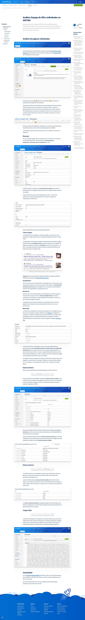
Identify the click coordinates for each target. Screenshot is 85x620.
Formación (19, 609)
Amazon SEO (33, 609)
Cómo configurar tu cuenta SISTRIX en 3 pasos (77, 73)
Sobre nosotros (20, 606)
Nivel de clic (6, 35)
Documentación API (61, 609)
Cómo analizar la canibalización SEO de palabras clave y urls (78, 119)
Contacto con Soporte (61, 611)
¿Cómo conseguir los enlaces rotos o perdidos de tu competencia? (78, 68)
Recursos (27, 1)
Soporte (33, 1)
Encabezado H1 (7, 33)
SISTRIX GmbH (20, 604)
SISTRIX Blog (4, 5)
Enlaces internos (7, 38)
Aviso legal (19, 614)
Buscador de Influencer (35, 611)
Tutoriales (30, 5)
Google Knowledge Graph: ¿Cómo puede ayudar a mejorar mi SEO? (78, 56)
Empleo (20, 608)
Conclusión (5, 43)
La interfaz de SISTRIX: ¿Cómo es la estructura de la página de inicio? (78, 127)
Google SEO (33, 608)
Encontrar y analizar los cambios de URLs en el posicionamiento (78, 49)
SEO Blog (46, 609)
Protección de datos (21, 612)
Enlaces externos (7, 40)
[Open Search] (76, 2)
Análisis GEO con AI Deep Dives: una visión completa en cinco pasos (78, 37)
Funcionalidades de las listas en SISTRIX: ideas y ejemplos (78, 97)
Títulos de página (7, 31)
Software (15, 1)
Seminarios (35, 5)
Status (58, 613)
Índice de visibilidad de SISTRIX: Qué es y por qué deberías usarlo (78, 82)
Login (80, 1)
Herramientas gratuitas (12, 5)
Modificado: (75, 27)
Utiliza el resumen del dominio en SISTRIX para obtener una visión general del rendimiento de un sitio (78, 102)
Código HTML (6, 41)
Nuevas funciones (61, 608)
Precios (21, 1)
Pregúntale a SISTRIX (22, 5)
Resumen (5, 29)
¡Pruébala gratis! (78, 5)
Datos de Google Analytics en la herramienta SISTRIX (78, 123)
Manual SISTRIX (62, 606)
